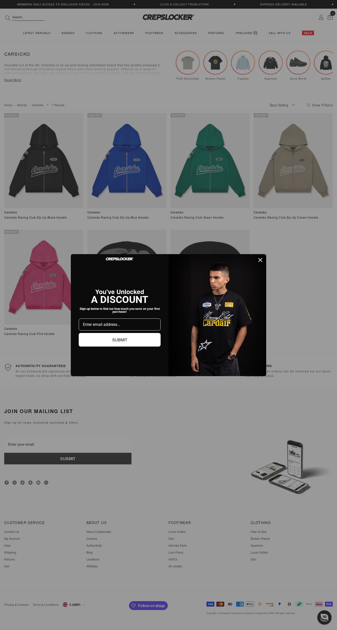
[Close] (260, 260)
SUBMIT (119, 340)
